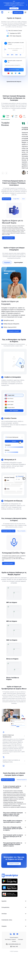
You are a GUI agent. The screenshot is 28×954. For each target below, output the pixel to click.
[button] (10, 12)
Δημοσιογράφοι (18, 262)
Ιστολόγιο (14, 941)
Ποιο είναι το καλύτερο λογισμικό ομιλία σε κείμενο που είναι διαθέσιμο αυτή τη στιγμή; (13, 814)
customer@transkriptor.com (14, 944)
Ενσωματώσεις (5, 907)
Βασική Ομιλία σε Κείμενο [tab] (8, 779)
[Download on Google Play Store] (9, 881)
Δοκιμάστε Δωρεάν (8, 237)
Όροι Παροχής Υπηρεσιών (10, 939)
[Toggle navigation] (25, 12)
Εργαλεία (4, 901)
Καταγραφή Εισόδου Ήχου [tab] (8, 531)
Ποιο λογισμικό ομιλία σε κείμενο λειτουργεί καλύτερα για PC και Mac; (13, 836)
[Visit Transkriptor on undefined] (11, 934)
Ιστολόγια (4, 913)
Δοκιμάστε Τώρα (14, 8)
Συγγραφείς (7, 262)
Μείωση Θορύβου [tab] (21, 531)
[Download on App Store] (9, 887)
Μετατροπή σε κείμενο (14, 69)
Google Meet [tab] (16, 198)
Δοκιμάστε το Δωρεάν (14, 331)
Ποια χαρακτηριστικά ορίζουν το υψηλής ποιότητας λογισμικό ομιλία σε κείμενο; (12, 844)
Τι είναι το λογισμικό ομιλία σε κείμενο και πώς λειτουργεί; (12, 786)
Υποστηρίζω (20, 939)
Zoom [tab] (23, 198)
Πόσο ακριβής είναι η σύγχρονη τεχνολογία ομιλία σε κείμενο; (12, 821)
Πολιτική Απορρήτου (14, 937)
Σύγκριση (4, 926)
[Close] (26, 5)
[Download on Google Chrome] (9, 894)
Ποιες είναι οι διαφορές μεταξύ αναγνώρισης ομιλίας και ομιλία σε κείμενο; (12, 828)
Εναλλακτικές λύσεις (7, 920)
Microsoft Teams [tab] (6, 198)
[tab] (5, 116)
